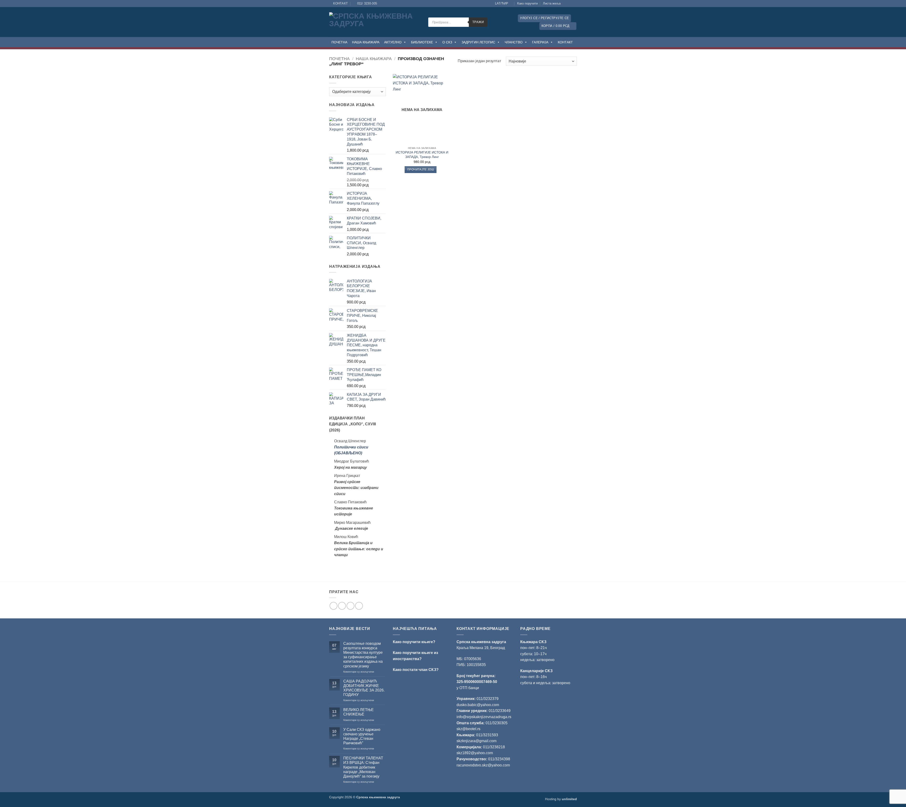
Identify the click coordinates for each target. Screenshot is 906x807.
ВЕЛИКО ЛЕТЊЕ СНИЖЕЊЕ (358, 712)
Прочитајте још (420, 169)
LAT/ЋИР (501, 3)
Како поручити (527, 3)
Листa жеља (552, 3)
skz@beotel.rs (468, 729)
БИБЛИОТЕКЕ (422, 42)
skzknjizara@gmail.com (476, 741)
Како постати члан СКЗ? (416, 670)
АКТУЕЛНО (393, 42)
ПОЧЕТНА (339, 42)
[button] (544, 18)
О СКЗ (447, 42)
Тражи (478, 22)
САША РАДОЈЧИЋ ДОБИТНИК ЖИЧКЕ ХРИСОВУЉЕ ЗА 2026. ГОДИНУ (364, 688)
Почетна (339, 58)
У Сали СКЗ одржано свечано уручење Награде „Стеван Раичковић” (361, 736)
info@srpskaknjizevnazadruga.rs (484, 717)
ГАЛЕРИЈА (540, 42)
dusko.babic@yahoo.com (478, 705)
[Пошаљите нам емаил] (350, 606)
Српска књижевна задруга (481, 642)
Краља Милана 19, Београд (481, 648)
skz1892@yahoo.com (475, 753)
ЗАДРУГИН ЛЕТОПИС (478, 42)
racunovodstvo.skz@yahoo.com (483, 765)
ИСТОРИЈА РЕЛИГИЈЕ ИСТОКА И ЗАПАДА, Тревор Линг (422, 154)
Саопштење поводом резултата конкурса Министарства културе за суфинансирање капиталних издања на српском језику (363, 654)
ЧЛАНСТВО (514, 42)
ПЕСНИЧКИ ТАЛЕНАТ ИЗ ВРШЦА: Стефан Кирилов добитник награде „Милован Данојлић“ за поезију (363, 767)
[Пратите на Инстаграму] (570, 3)
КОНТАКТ (565, 42)
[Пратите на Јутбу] (574, 3)
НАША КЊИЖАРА (365, 42)
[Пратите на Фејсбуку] (565, 3)
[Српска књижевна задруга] (375, 22)
